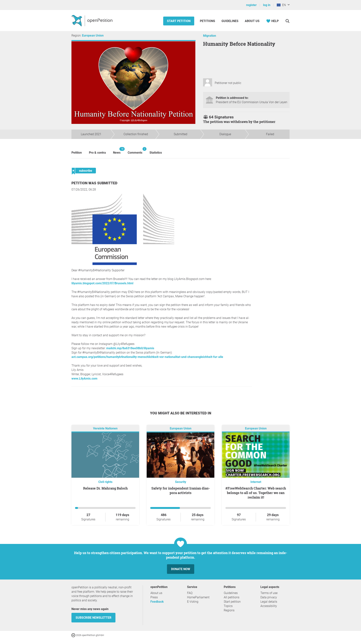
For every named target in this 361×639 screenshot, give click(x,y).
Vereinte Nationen (105, 428)
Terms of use (269, 593)
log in (266, 5)
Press (154, 597)
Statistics (155, 152)
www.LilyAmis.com (84, 378)
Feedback (157, 601)
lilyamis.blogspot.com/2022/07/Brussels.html (102, 283)
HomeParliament (198, 597)
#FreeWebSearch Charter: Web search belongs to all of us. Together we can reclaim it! (255, 492)
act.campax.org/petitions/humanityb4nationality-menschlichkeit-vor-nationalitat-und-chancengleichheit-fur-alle (147, 357)
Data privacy (268, 597)
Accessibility (268, 606)
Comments (135, 150)
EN (283, 5)
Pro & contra (97, 152)
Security (180, 482)
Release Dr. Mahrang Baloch (105, 488)
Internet (255, 482)
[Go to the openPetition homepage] (92, 20)
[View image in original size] (122, 264)
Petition (76, 152)
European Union (93, 35)
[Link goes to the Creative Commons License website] (73, 635)
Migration (209, 35)
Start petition (178, 21)
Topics (228, 606)
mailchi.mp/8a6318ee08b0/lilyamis (130, 348)
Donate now (180, 569)
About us (252, 21)
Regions (229, 610)
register (251, 5)
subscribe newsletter (93, 617)
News (117, 150)
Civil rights (105, 482)
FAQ (190, 593)
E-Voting (192, 601)
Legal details (268, 601)
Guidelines (229, 21)
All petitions (231, 597)
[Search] (287, 21)
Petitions (208, 21)
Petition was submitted (94, 183)
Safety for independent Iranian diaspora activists (180, 490)
